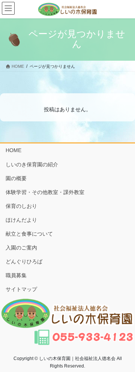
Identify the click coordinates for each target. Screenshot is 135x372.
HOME (13, 150)
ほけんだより (21, 220)
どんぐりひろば (24, 261)
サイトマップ (21, 289)
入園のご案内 (21, 248)
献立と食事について (29, 234)
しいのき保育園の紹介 (32, 164)
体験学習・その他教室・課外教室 (45, 192)
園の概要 (16, 178)
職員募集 (16, 275)
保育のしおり (21, 206)
